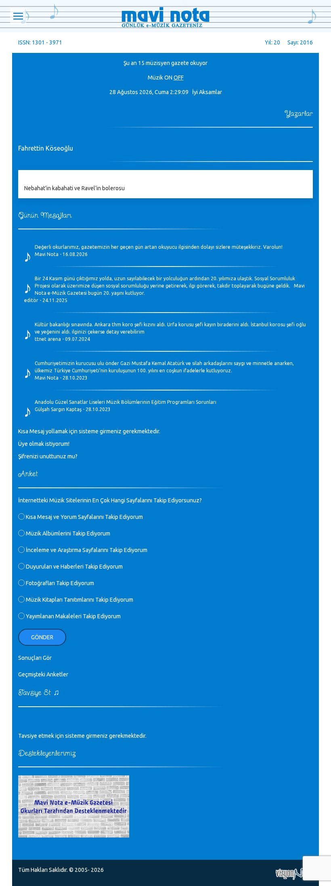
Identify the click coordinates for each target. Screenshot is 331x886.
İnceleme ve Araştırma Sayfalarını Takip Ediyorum (86, 550)
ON (168, 77)
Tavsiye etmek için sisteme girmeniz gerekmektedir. (82, 736)
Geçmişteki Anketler (43, 674)
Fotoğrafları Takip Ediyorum (59, 583)
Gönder (42, 637)
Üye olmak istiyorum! (43, 444)
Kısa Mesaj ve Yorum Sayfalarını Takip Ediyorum (84, 517)
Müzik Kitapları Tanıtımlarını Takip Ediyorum (79, 599)
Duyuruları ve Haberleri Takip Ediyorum (74, 566)
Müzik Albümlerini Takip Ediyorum (67, 533)
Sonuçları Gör (35, 658)
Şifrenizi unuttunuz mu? (48, 456)
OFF (179, 77)
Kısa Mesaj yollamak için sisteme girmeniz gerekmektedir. (89, 431)
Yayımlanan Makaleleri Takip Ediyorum (73, 616)
